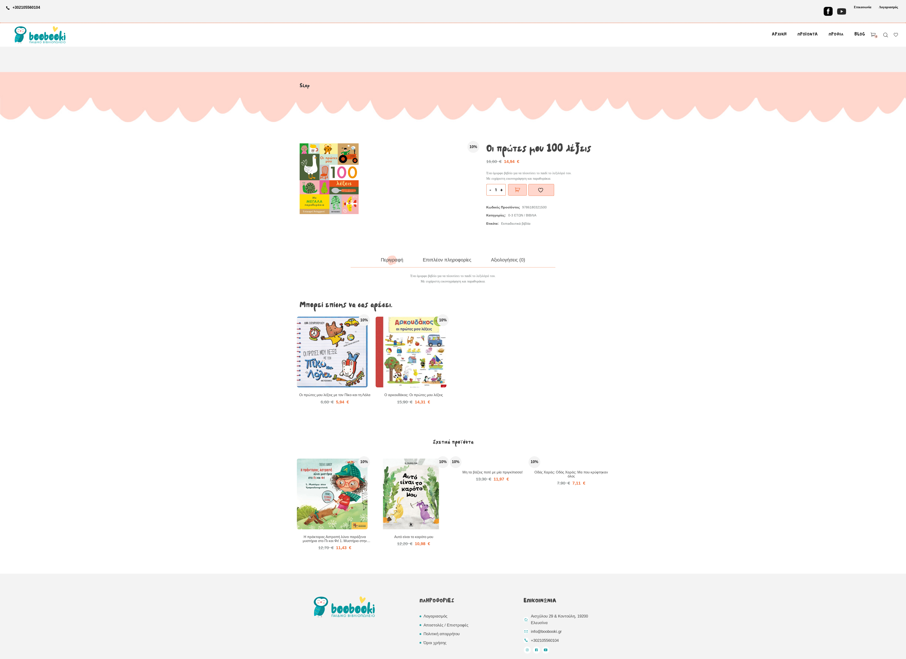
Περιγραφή (392, 259)
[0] (873, 35)
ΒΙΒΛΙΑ (531, 215)
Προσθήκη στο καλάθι (517, 190)
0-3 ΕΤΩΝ (515, 215)
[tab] (392, 260)
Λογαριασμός (888, 7)
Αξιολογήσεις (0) (508, 259)
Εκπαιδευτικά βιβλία (515, 223)
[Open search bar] (885, 35)
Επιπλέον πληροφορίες (447, 259)
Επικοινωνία (862, 7)
